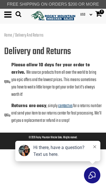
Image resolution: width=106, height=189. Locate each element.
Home (8, 35)
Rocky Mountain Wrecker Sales (49, 137)
